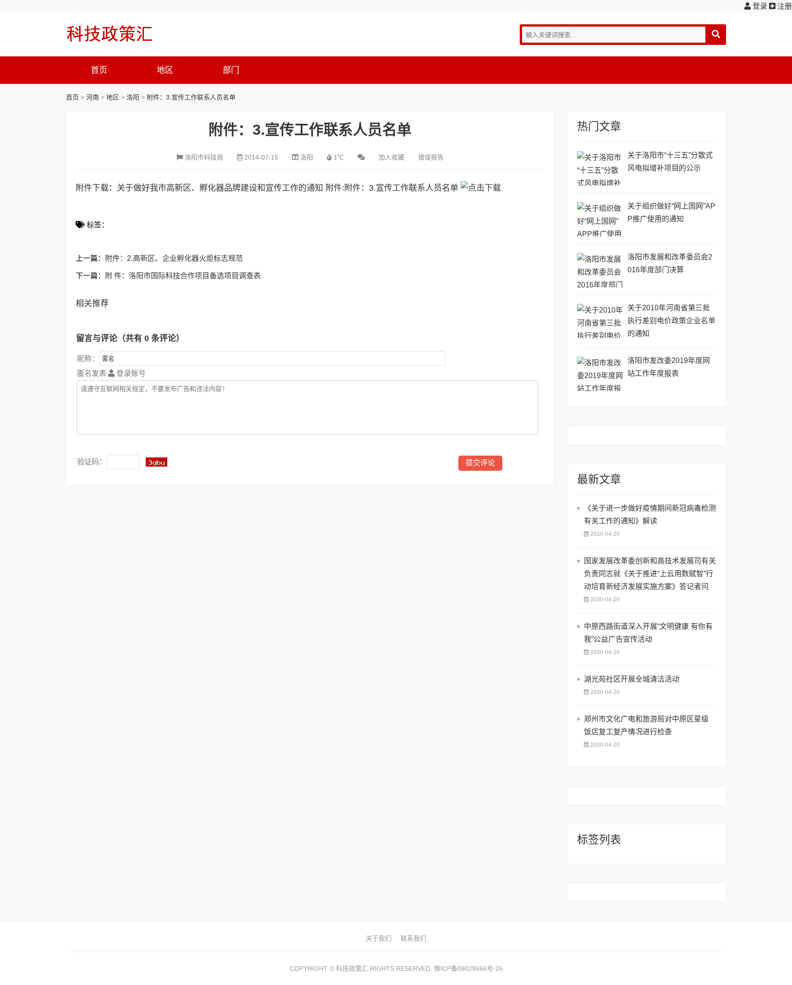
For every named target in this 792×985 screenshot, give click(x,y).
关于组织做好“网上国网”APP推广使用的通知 (671, 212)
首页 (99, 70)
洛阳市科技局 (204, 157)
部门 (231, 70)
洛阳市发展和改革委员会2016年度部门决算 (669, 263)
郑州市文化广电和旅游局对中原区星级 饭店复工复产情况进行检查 (646, 725)
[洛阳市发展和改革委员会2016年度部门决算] (600, 270)
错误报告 (431, 157)
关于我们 (378, 938)
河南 (92, 97)
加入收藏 (391, 157)
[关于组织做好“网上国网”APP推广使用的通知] (600, 219)
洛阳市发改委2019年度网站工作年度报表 (668, 367)
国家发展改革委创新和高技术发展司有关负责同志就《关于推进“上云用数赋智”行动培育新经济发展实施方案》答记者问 (650, 573)
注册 (784, 6)
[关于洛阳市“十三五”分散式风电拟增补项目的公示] (600, 168)
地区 (165, 70)
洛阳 (132, 97)
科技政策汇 (109, 33)
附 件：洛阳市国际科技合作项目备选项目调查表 (183, 276)
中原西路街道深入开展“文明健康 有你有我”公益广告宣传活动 (648, 632)
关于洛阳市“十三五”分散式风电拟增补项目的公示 (670, 161)
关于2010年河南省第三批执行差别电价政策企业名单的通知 (671, 320)
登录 (759, 6)
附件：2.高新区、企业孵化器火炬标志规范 (174, 258)
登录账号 (130, 373)
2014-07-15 (261, 157)
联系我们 (413, 938)
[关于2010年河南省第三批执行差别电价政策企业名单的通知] (600, 321)
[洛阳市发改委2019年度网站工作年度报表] (600, 374)
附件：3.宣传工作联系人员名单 (191, 97)
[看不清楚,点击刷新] (156, 462)
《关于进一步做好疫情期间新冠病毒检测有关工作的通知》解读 (650, 514)
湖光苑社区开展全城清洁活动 (631, 679)
